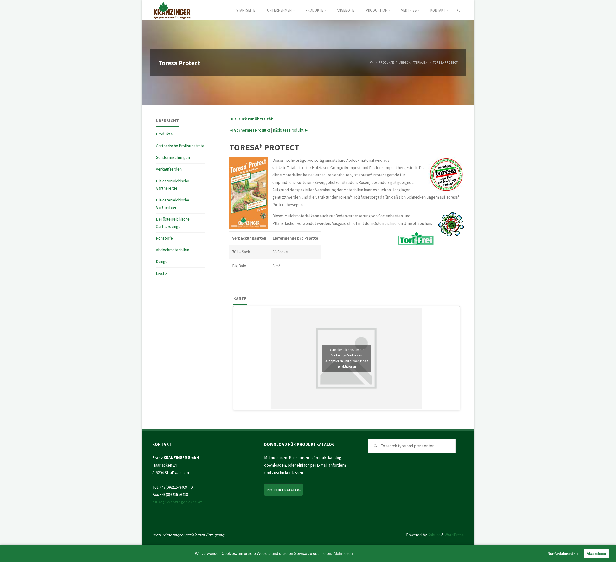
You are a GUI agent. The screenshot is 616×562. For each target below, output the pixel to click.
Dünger (162, 261)
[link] (458, 10)
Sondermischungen (173, 157)
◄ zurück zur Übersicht (251, 118)
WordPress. (454, 534)
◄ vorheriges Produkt (249, 130)
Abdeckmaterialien (413, 62)
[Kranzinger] (172, 10)
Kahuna (434, 534)
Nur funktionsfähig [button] (563, 553)
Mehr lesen (343, 553)
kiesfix (161, 273)
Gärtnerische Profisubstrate (180, 145)
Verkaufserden (169, 169)
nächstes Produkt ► (290, 130)
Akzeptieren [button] (596, 553)
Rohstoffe (164, 238)
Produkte (386, 62)
